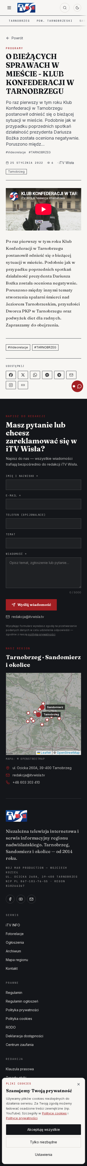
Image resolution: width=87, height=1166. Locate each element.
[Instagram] (11, 385)
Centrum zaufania (20, 1045)
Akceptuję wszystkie (43, 1129)
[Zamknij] (78, 1084)
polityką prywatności (41, 634)
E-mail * (13, 495)
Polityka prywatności (22, 1010)
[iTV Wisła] (16, 816)
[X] (23, 375)
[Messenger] (47, 375)
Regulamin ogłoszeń (22, 1001)
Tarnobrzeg (19, 20)
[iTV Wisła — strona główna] (26, 8)
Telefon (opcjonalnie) (26, 514)
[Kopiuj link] (23, 385)
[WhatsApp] (35, 375)
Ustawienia (43, 1154)
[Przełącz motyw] (77, 8)
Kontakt (12, 968)
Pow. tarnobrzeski (55, 20)
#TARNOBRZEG (40, 152)
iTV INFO (13, 925)
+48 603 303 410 (26, 782)
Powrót (17, 38)
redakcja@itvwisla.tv (28, 617)
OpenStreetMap (68, 752)
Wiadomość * (16, 554)
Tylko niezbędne (43, 1142)
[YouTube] (20, 899)
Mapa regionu (17, 960)
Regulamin (14, 992)
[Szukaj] (65, 8)
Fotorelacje (15, 934)
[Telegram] (59, 375)
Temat (10, 534)
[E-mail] (31, 899)
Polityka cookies (19, 1019)
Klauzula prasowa (20, 1069)
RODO (11, 1027)
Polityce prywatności (21, 1118)
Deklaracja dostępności (24, 1036)
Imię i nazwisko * (22, 476)
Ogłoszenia (15, 942)
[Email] (71, 375)
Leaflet (45, 752)
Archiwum (13, 951)
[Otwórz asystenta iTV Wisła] (77, 386)
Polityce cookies (54, 1113)
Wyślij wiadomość (34, 604)
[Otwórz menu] (9, 7)
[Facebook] (11, 375)
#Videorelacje (16, 152)
